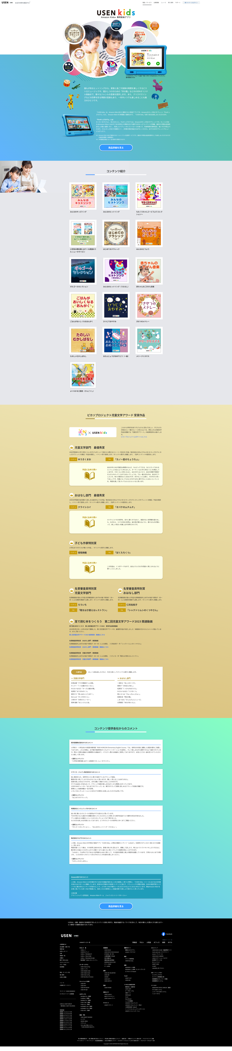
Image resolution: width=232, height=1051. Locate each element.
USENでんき (128, 978)
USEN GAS (127, 980)
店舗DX (61, 958)
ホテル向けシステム (157, 990)
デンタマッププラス (157, 975)
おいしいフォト (156, 962)
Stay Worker (128, 999)
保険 (125, 965)
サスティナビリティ (64, 962)
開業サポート (127, 948)
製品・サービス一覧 (65, 972)
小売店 (149, 942)
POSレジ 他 (83, 948)
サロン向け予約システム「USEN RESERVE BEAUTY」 (88, 1026)
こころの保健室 (129, 1001)
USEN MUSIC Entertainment (111, 952)
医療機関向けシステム (157, 981)
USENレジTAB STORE (86, 956)
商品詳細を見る (116, 148)
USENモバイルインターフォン (132, 1011)
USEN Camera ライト (109, 998)
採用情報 (62, 966)
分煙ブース (128, 993)
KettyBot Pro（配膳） (86, 996)
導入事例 (170, 2)
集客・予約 (82, 1015)
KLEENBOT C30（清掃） (87, 1008)
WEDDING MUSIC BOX (110, 962)
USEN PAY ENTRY (85, 987)
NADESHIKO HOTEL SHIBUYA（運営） (161, 987)
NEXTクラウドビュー (109, 996)
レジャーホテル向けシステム (159, 992)
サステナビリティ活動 (148, 1038)
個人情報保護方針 (82, 1038)
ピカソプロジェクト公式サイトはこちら (134, 437)
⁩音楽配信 (105, 948)
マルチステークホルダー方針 (148, 1040)
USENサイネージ (108, 1005)
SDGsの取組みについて (110, 1040)
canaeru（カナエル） (130, 952)
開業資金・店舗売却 (130, 987)
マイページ (68, 991)
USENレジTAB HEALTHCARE (88, 958)
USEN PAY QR (84, 990)
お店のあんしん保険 (130, 967)
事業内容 (62, 949)
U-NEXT (154, 966)
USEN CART (128, 989)
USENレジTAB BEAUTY (86, 954)
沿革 (61, 953)
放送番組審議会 (99, 1040)
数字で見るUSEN (64, 960)
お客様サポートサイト (65, 985)
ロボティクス (83, 994)
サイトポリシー (81, 1040)
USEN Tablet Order (85, 973)
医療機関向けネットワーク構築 (159, 979)
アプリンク (83, 1023)
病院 (163, 942)
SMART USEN (155, 964)
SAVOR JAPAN (84, 1021)
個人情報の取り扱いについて (96, 1038)
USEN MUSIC (107, 950)
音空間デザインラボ (157, 960)
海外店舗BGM (107, 958)
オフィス (157, 942)
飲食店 (134, 942)
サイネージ (106, 1003)
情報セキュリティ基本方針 (134, 1038)
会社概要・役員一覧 (65, 946)
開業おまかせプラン (130, 950)
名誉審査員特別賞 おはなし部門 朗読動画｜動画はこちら (88, 647)
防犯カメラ (106, 992)
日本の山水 (128, 995)
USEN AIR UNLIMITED (109, 973)
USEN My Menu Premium (87, 977)
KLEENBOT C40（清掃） (87, 1006)
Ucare (126, 997)
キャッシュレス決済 (84, 981)
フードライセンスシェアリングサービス (135, 1009)
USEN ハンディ (84, 969)
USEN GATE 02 (108, 981)
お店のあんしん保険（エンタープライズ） (135, 969)
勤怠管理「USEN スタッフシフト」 (89, 960)
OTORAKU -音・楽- (109, 954)
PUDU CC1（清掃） (85, 1004)
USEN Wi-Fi (107, 979)
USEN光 (106, 977)
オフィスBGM (107, 964)
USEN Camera (108, 994)
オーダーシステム (84, 964)
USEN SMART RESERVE (86, 1017)
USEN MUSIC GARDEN (157, 956)
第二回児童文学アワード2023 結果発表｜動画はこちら (87, 635)
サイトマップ (90, 1040)
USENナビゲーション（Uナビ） (160, 958)
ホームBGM (107, 966)
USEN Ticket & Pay (85, 967)
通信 (104, 970)
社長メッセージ (63, 951)
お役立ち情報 (63, 977)
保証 (125, 956)
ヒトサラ (83, 1019)
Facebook (169, 934)
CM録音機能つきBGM (109, 956)
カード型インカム (129, 991)
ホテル (170, 942)
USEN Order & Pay (85, 975)
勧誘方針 (124, 1038)
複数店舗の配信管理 (109, 960)
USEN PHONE (107, 987)
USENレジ (83, 950)
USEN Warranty (129, 961)
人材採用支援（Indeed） (131, 1007)
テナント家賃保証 (129, 959)
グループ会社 (63, 964)
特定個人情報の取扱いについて (112, 1038)
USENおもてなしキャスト (131, 1003)
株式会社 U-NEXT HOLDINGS (68, 1006)
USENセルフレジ (85, 952)
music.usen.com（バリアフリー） (160, 952)
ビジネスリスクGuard (130, 971)
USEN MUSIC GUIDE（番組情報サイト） (162, 950)
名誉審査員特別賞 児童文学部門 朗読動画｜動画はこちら (88, 659)
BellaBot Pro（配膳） (86, 1000)
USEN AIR (106, 975)
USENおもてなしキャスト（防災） (133, 1005)
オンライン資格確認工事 (158, 977)
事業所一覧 (62, 955)
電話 (104, 985)
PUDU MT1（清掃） (86, 1010)
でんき (125, 976)
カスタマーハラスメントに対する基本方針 (128, 1040)
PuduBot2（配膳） (85, 998)
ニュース (163, 2)
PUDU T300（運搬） (86, 1002)
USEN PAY (83, 983)
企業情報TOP (63, 944)
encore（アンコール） (157, 954)
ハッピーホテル (156, 994)
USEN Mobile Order (85, 971)
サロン (142, 942)
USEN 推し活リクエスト (158, 968)
